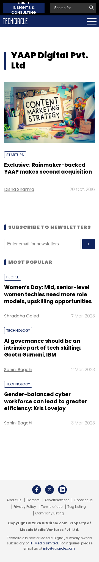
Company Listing (49, 513)
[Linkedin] (62, 489)
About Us (14, 500)
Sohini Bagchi (18, 369)
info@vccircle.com (59, 548)
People (12, 277)
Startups (15, 154)
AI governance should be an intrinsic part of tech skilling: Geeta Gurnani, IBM (42, 348)
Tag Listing (76, 507)
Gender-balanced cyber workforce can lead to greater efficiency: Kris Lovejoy (45, 401)
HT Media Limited (44, 543)
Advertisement (57, 500)
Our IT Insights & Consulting (23, 8)
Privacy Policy (24, 507)
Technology (18, 330)
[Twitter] (49, 489)
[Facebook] (36, 489)
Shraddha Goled (21, 316)
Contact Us (83, 500)
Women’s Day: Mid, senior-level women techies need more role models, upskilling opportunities (48, 294)
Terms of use (51, 507)
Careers (33, 500)
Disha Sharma (19, 189)
